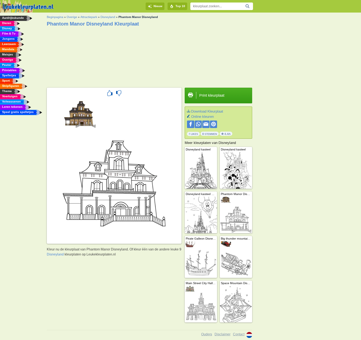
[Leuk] (110, 94)
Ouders (206, 334)
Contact (238, 334)
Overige (72, 17)
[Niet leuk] (118, 94)
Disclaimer (222, 334)
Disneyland (107, 17)
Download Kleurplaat (207, 111)
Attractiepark (88, 17)
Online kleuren (202, 117)
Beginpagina (55, 17)
